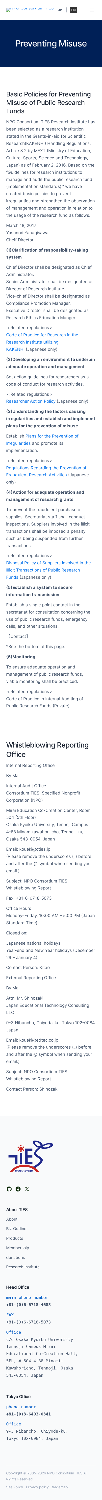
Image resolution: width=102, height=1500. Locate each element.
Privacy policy (37, 1487)
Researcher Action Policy (30, 401)
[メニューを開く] (92, 10)
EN (73, 10)
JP (60, 10)
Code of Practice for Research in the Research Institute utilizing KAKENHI (42, 342)
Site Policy (14, 1487)
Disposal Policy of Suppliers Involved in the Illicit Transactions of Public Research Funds (48, 570)
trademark (60, 1487)
